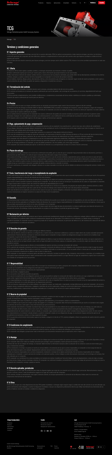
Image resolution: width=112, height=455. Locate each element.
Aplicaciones (10, 426)
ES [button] (84, 2)
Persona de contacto (46, 425)
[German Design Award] (81, 447)
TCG (14, 39)
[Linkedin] (51, 431)
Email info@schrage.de (80, 431)
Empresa (9, 425)
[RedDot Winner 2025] (73, 447)
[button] (41, 3)
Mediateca (93, 3)
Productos (9, 423)
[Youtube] (48, 431)
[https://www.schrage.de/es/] (14, 3)
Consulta (101, 3)
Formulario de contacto (46, 423)
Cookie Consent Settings (13, 443)
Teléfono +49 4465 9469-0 (80, 429)
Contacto (9, 430)
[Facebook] (42, 431)
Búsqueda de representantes (48, 426)
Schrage (9, 39)
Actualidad (10, 428)
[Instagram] (44, 431)
